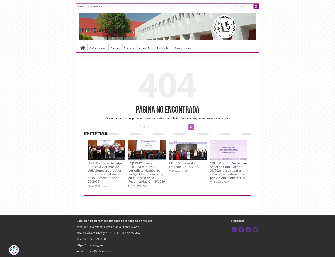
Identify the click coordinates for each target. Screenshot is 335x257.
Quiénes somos (97, 48)
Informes (129, 48)
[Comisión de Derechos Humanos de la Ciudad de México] (167, 26)
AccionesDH (145, 48)
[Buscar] (256, 6)
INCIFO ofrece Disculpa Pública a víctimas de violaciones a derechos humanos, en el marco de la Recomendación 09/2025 (105, 172)
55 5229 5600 (97, 239)
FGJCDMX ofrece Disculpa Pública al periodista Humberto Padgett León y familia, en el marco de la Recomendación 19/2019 (146, 172)
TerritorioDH (163, 48)
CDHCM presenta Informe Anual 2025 (184, 165)
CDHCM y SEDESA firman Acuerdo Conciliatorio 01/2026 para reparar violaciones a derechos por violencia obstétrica (228, 170)
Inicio (82, 47)
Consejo (114, 48)
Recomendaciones (184, 48)
